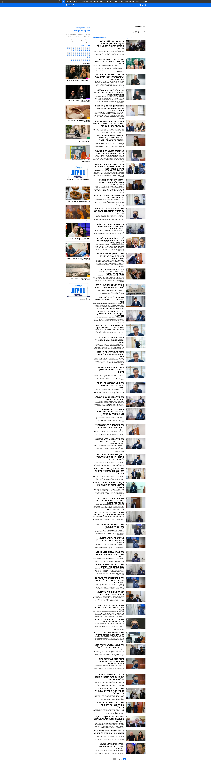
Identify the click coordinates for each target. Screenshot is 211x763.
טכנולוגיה (89, 1)
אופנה (83, 1)
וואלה (77, 36)
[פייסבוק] (67, 5)
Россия (79, 42)
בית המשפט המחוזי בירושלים (83, 38)
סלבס (115, 1)
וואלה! (67, 34)
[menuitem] (136, 2)
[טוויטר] (69, 5)
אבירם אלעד (87, 40)
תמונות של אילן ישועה (83, 28)
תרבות (121, 1)
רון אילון (88, 42)
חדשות (137, 1)
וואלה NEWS (71, 38)
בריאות (102, 1)
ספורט (132, 1)
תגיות (144, 27)
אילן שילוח (80, 40)
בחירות (126, 1)
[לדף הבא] (114, 759)
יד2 (76, 40)
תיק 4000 (87, 34)
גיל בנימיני (68, 36)
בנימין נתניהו (73, 34)
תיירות (96, 1)
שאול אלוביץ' (87, 36)
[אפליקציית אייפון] (71, 5)
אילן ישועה (138, 27)
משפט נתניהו (81, 34)
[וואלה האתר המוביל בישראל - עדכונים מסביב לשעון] (144, 1)
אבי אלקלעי (73, 42)
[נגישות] (2, 2)
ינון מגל (73, 40)
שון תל (83, 42)
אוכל (107, 1)
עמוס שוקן (68, 40)
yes (66, 38)
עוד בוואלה (86, 63)
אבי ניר (67, 42)
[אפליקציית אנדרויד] (73, 5)
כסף (111, 1)
